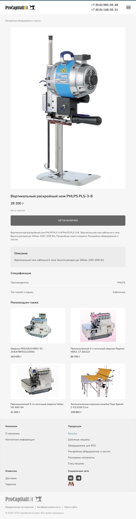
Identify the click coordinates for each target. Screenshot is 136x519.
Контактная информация (20, 439)
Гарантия (10, 484)
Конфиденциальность (49, 507)
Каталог (72, 433)
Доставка (11, 478)
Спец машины (76, 463)
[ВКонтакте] (70, 478)
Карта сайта (70, 507)
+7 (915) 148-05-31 (104, 10)
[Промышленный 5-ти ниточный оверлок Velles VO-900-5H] (38, 381)
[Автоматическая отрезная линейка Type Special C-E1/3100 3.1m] (98, 381)
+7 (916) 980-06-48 (104, 5)
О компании (12, 433)
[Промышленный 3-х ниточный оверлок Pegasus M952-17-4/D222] (98, 326)
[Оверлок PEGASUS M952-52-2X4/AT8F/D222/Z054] (38, 326)
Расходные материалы (81, 457)
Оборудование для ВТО (82, 445)
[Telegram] (78, 478)
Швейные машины (79, 439)
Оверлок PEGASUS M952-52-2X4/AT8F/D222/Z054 (27, 350)
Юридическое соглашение (19, 507)
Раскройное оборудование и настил (23, 20)
